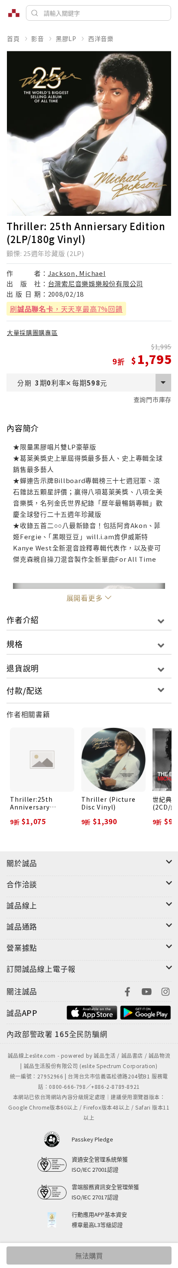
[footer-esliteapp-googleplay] (146, 1011)
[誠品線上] (14, 13)
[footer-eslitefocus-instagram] (165, 990)
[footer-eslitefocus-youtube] (146, 990)
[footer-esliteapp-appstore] (92, 1011)
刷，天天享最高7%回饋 (66, 309)
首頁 (13, 38)
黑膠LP (66, 38)
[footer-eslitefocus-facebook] (127, 990)
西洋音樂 (101, 38)
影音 (37, 38)
